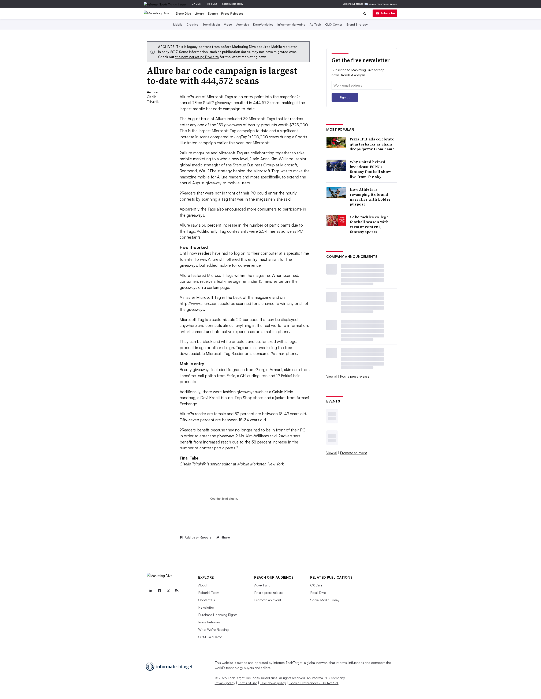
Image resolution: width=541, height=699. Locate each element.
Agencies (242, 24)
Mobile (177, 24)
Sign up (344, 97)
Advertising (262, 585)
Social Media (211, 24)
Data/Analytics (263, 24)
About (202, 585)
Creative (192, 24)
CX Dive (196, 3)
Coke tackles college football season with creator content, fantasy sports (369, 224)
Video (228, 24)
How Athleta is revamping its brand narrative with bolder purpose (370, 197)
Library (200, 13)
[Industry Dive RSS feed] (176, 590)
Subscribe (387, 13)
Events (213, 13)
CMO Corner (333, 24)
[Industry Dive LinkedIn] (150, 590)
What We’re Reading (213, 629)
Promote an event (353, 453)
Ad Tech (315, 24)
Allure (185, 225)
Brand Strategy (357, 24)
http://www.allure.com (199, 303)
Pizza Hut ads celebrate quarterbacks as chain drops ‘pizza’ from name (372, 144)
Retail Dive (211, 3)
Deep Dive (183, 13)
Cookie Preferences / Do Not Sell (314, 683)
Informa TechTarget (287, 663)
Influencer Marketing (291, 24)
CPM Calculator (210, 637)
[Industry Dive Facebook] (159, 590)
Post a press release (354, 376)
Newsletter (206, 607)
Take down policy (273, 683)
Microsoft (288, 164)
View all (331, 376)
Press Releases (232, 13)
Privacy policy (225, 683)
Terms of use (247, 683)
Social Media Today (232, 3)
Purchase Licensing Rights (217, 615)
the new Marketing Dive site (197, 57)
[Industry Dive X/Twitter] (168, 590)
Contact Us (206, 600)
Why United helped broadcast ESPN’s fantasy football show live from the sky (370, 169)
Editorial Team (208, 592)
